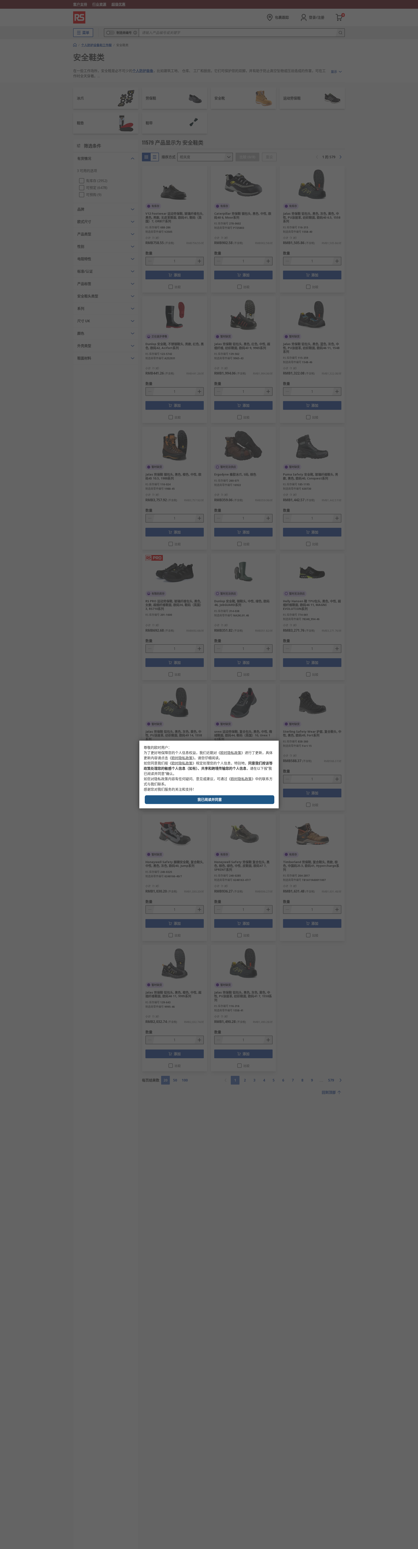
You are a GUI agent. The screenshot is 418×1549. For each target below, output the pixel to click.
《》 (231, 753)
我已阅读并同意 (209, 800)
